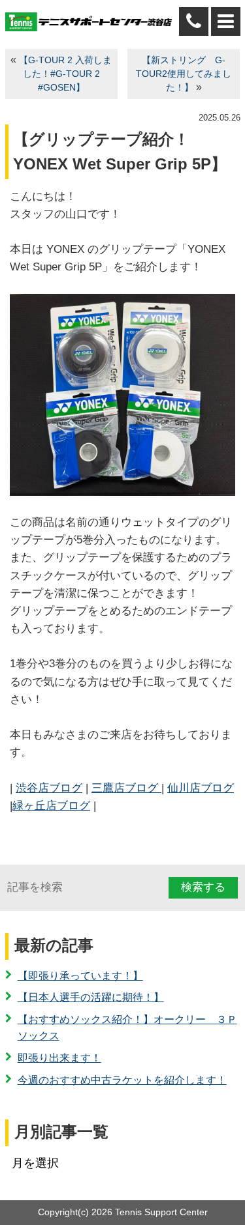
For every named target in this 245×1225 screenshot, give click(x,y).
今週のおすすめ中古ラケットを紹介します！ (122, 1080)
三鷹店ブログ (126, 788)
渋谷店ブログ (49, 788)
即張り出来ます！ (59, 1057)
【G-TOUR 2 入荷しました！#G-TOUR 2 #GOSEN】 (65, 74)
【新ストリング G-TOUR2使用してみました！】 (183, 74)
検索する (203, 887)
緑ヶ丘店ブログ (51, 806)
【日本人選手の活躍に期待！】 (91, 997)
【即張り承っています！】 (80, 975)
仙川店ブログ (200, 788)
